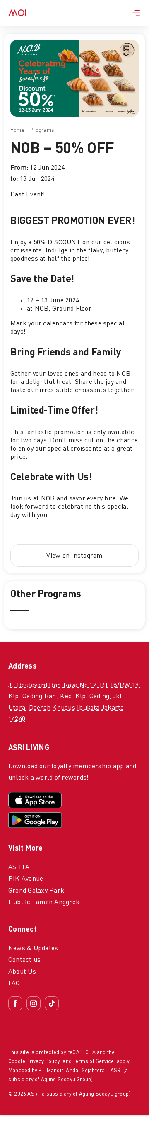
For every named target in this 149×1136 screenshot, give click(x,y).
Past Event (26, 195)
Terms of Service (94, 1061)
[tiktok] (52, 1003)
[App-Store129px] (35, 795)
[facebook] (15, 1003)
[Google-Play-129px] (35, 815)
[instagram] (33, 1003)
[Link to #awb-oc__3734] (136, 12)
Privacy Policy (43, 1061)
